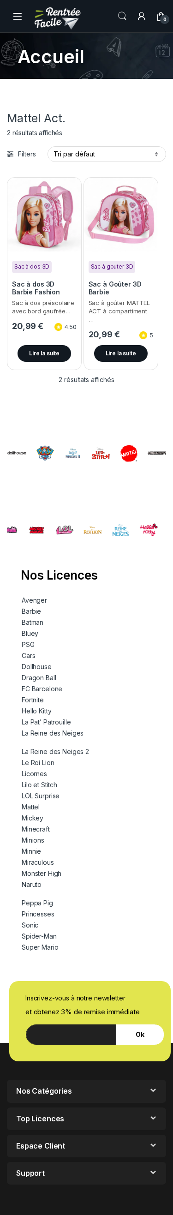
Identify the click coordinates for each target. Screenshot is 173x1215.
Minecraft (36, 829)
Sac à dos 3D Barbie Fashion (36, 288)
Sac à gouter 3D (112, 266)
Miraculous (38, 862)
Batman (32, 622)
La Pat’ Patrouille (46, 722)
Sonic (30, 925)
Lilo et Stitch (39, 785)
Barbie (31, 611)
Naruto (32, 884)
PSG (28, 644)
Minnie (31, 851)
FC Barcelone (42, 689)
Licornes (34, 774)
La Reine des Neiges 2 (55, 751)
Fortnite (33, 700)
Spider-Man (39, 936)
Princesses (38, 914)
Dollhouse (37, 666)
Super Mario (40, 947)
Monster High (41, 873)
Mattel (31, 807)
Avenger (34, 600)
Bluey (30, 633)
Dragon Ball (39, 678)
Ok (140, 1034)
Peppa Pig (37, 903)
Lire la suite (44, 353)
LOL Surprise (41, 796)
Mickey (32, 818)
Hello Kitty (36, 711)
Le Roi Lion (38, 762)
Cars (28, 655)
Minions (33, 840)
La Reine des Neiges (53, 733)
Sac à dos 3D (31, 266)
